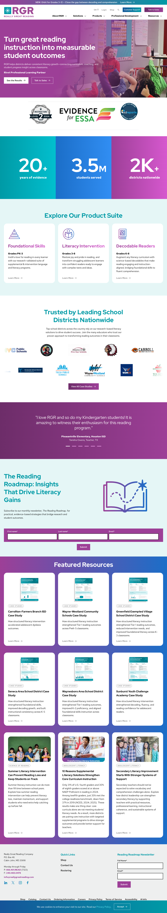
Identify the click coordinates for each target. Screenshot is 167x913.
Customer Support (132, 9)
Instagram (20, 882)
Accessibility (131, 899)
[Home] (20, 12)
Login (104, 10)
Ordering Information (64, 899)
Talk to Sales (153, 9)
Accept (120, 906)
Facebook (27, 882)
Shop (112, 10)
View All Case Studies (81, 386)
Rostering (66, 870)
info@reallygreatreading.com (19, 877)
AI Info (143, 899)
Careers (82, 899)
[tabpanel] (83, 428)
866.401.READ (13, 869)
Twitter (13, 882)
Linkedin (5, 882)
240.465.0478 (13, 873)
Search (118, 10)
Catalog (32, 899)
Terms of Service (114, 899)
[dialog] (83, 906)
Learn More (126, 2)
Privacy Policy (95, 899)
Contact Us (67, 865)
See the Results (14, 80)
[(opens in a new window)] (86, 116)
